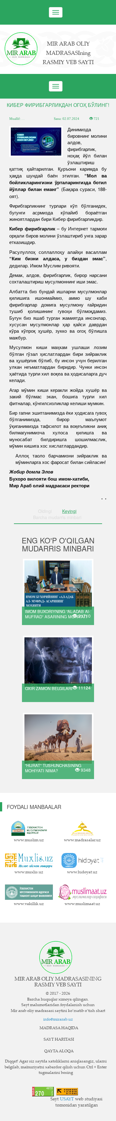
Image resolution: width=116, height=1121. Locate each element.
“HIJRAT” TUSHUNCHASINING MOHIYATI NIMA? (53, 768)
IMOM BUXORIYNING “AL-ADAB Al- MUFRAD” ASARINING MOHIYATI (57, 613)
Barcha (57, 517)
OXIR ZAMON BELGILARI (48, 688)
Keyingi (69, 511)
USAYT (67, 1099)
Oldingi (45, 511)
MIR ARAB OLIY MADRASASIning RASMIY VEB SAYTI (68, 54)
